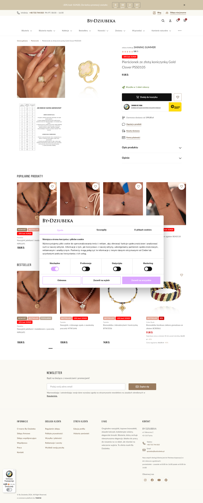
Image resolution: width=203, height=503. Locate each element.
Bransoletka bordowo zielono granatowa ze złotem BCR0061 (164, 327)
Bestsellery (83, 31)
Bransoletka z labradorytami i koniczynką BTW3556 (120, 327)
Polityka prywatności (54, 434)
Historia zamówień (81, 434)
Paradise (20, 237)
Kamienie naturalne (160, 31)
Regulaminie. (52, 396)
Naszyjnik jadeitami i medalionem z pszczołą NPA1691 (35, 242)
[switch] (86, 269)
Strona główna (22, 41)
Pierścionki (35, 41)
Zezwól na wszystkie (141, 280)
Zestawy (118, 31)
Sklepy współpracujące (26, 438)
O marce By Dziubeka (26, 429)
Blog (159, 13)
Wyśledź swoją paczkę (54, 448)
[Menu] (14, 470)
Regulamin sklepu (52, 429)
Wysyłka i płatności (53, 438)
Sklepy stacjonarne (178, 13)
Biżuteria (25, 31)
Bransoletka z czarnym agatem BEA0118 (163, 237)
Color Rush (150, 322)
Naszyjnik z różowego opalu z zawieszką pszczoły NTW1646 (77, 327)
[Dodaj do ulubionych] (52, 186)
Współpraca (22, 443)
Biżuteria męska (45, 31)
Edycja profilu (79, 429)
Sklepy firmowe (23, 434)
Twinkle (63, 322)
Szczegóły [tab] (102, 230)
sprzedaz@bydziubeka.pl (155, 451)
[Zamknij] (184, 5)
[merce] (38, 498)
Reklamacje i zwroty (53, 443)
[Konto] (170, 20)
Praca (19, 448)
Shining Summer (145, 47)
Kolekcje (65, 31)
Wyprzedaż (137, 31)
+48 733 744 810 (153, 445)
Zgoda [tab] (60, 230)
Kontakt (20, 452)
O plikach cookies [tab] (143, 230)
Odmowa (61, 280)
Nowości (101, 31)
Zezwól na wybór (101, 280)
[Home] (101, 20)
